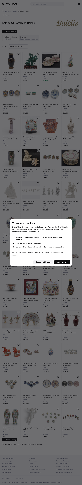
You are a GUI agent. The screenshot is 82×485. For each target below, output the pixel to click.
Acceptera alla (62, 262)
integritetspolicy (34, 252)
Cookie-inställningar (43, 262)
